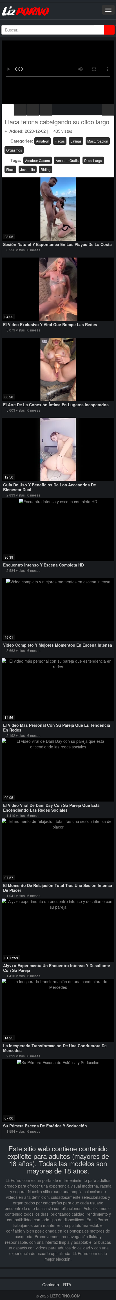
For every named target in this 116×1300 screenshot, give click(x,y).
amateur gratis (67, 160)
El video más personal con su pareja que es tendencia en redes (56, 727)
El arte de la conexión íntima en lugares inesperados (56, 404)
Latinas (76, 141)
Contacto (50, 1284)
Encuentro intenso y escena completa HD (43, 565)
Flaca (10, 169)
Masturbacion (97, 141)
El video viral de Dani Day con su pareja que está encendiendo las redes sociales (51, 807)
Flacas (60, 141)
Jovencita (27, 169)
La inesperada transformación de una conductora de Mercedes (55, 1048)
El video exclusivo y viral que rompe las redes (50, 324)
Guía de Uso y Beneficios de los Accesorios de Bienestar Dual (49, 487)
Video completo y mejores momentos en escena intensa (57, 645)
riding (46, 169)
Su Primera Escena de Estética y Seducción (45, 1126)
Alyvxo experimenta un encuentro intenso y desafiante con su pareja (56, 968)
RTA (67, 1284)
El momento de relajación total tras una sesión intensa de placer (57, 888)
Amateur (42, 141)
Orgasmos (14, 150)
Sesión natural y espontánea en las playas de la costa (57, 244)
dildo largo (93, 160)
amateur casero (37, 160)
